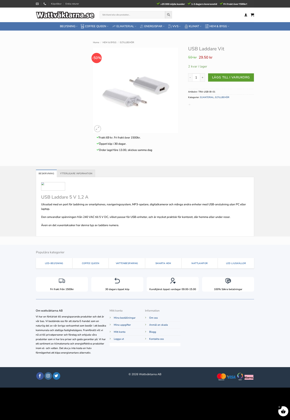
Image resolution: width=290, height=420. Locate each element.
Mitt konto (119, 332)
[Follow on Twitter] (56, 376)
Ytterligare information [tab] (76, 173)
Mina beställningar (125, 317)
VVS (175, 26)
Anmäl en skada (158, 324)
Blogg (152, 332)
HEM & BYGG (218, 26)
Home (96, 42)
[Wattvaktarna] (65, 14)
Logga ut (119, 339)
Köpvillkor (56, 3)
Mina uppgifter (122, 324)
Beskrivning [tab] (46, 173)
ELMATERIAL (125, 26)
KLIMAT (194, 26)
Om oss (153, 317)
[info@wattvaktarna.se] (37, 3)
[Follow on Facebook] (40, 376)
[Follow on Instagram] (48, 376)
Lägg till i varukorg (231, 77)
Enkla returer (72, 3)
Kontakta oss (156, 339)
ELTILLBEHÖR (127, 42)
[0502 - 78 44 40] (45, 3)
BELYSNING (67, 26)
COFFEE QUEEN (95, 26)
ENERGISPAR (153, 26)
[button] (246, 14)
